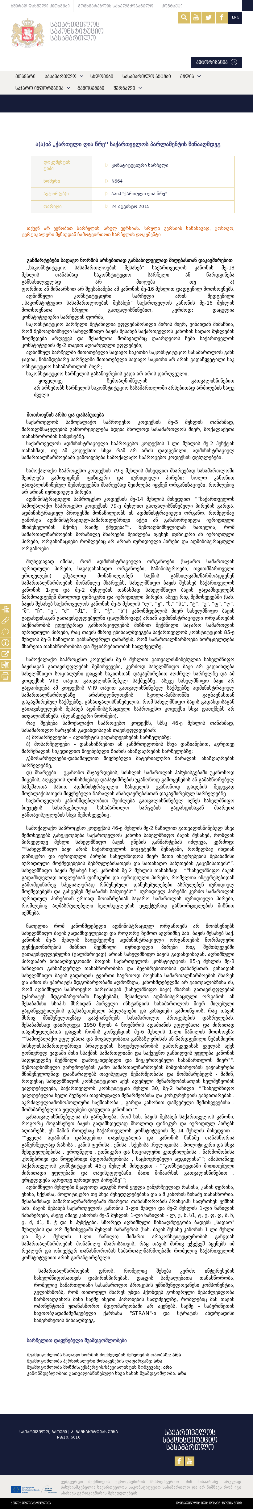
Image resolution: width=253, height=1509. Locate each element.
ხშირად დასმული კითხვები (40, 6)
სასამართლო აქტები (146, 76)
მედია (187, 76)
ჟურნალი (124, 88)
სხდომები (101, 76)
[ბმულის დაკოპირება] (5, 654)
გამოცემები (90, 88)
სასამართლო (61, 76)
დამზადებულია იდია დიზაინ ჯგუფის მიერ (209, 1503)
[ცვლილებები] (5, 631)
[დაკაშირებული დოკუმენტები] (5, 620)
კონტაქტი (172, 6)
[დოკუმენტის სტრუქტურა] (5, 609)
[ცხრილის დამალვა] (5, 642)
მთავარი (25, 76)
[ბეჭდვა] (5, 676)
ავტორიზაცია (212, 62)
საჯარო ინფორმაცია (39, 88)
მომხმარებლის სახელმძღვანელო (115, 6)
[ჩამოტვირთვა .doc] (5, 665)
